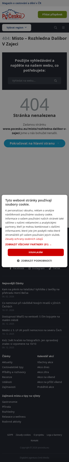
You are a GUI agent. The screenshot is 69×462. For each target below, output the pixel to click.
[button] (34, 244)
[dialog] (34, 231)
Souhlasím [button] (36, 252)
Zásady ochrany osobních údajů (24, 239)
